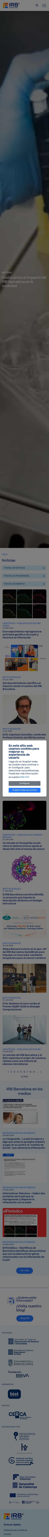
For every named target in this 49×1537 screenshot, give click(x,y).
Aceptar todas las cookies (24, 790)
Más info (24, 777)
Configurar (24, 783)
